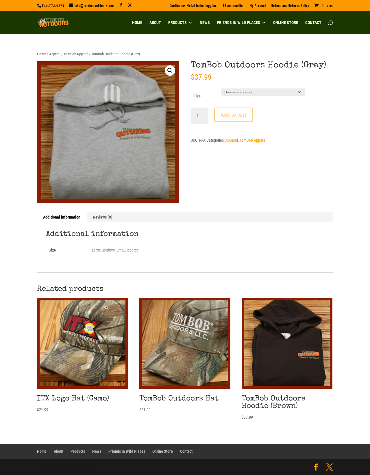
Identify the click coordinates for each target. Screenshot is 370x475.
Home (137, 23)
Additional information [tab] (61, 217)
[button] (170, 70)
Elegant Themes (61, 467)
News (205, 23)
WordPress (92, 467)
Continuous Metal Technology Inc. (194, 6)
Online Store (285, 23)
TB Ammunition (234, 6)
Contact (313, 23)
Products (177, 23)
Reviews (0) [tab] (102, 217)
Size (197, 96)
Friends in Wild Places (238, 23)
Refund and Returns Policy (290, 6)
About (155, 23)
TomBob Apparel (76, 54)
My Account (258, 6)
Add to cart (233, 114)
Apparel (54, 54)
